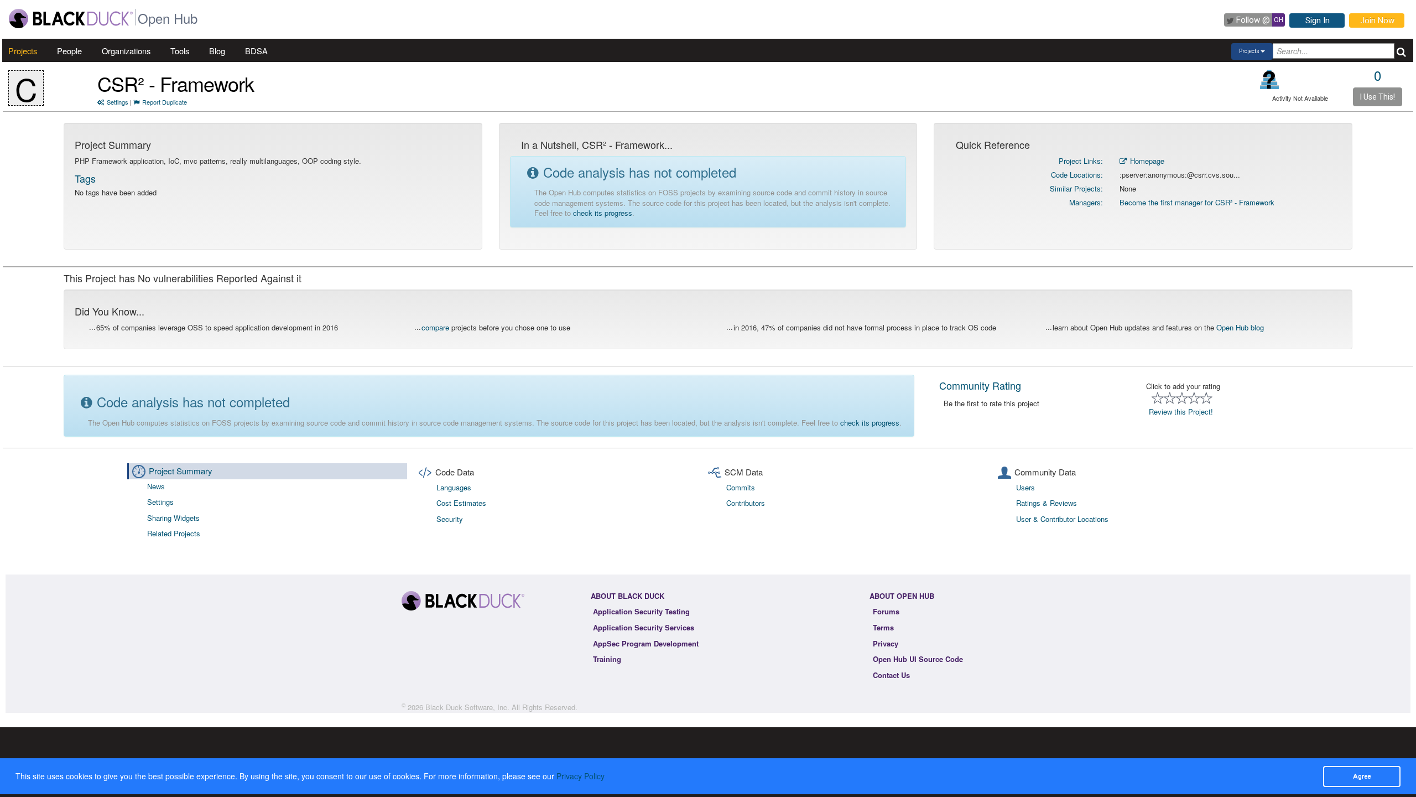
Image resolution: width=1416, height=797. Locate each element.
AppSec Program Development (646, 643)
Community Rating (980, 385)
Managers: (1086, 202)
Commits (740, 487)
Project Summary (180, 471)
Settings (117, 101)
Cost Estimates (461, 503)
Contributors (745, 503)
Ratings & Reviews (1046, 503)
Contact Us (891, 675)
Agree (1362, 776)
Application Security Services (643, 627)
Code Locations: (1077, 174)
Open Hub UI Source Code (918, 659)
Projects (22, 50)
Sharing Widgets (173, 518)
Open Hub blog (1240, 327)
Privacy (885, 643)
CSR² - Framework (175, 83)
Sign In (1317, 20)
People (69, 50)
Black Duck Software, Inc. (467, 707)
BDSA (256, 50)
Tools (179, 50)
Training (607, 659)
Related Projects (173, 533)
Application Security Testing (641, 611)
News (156, 486)
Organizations (126, 50)
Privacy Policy (580, 776)
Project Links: (1081, 161)
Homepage (1146, 161)
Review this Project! (1181, 411)
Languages (453, 487)
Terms (883, 627)
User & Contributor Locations (1062, 519)
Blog (217, 50)
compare (435, 327)
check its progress (602, 213)
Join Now (1377, 20)
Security (449, 519)
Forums (886, 611)
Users (1025, 487)
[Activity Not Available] (1269, 79)
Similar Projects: (1076, 188)
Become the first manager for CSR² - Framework (1197, 202)
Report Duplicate (164, 101)
